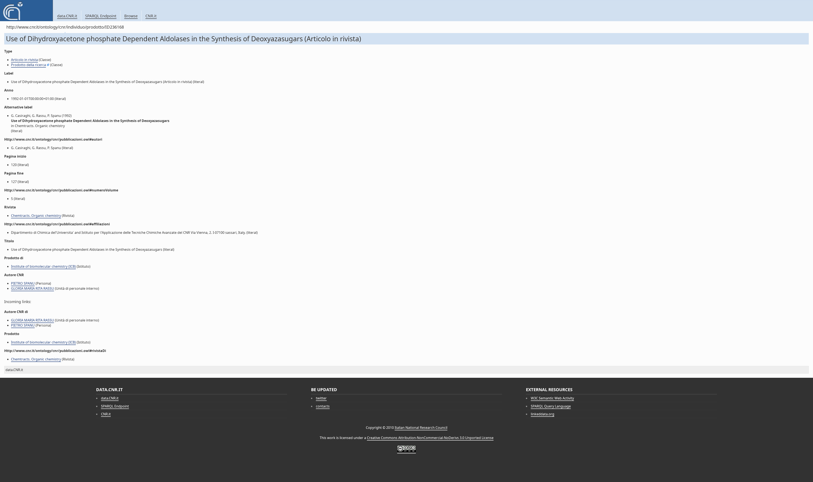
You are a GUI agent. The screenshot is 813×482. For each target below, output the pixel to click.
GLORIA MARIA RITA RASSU (32, 288)
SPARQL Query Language (551, 406)
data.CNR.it (67, 15)
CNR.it (151, 15)
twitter (321, 398)
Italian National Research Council (421, 427)
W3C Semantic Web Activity (552, 398)
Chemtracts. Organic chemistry (36, 215)
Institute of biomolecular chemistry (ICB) (43, 266)
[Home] (26, 10)
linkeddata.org (542, 414)
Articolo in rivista (24, 59)
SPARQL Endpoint (100, 15)
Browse (131, 15)
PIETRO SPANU (23, 283)
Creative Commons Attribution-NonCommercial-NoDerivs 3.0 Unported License (430, 437)
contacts (323, 406)
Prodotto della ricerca (28, 64)
